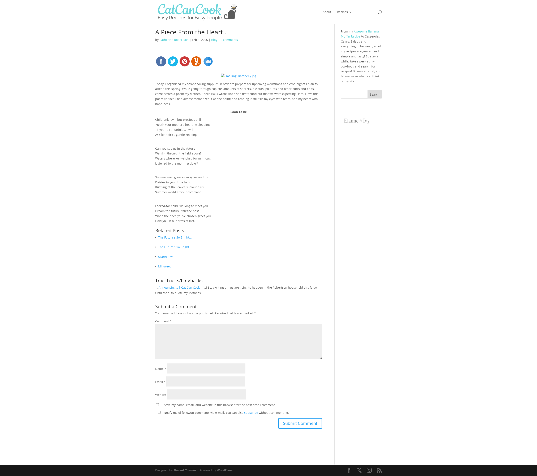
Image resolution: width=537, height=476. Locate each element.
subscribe (251, 413)
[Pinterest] (184, 63)
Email (160, 382)
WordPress (225, 470)
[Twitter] (173, 63)
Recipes (342, 12)
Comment (163, 321)
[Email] (208, 63)
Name (160, 369)
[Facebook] (161, 63)
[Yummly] (196, 63)
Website (161, 395)
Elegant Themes (184, 470)
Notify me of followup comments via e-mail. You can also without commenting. (226, 413)
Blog (214, 40)
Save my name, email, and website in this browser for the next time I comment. (220, 405)
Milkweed (165, 266)
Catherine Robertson (174, 40)
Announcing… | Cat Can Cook (179, 287)
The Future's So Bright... (175, 237)
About (327, 12)
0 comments (229, 40)
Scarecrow (165, 257)
